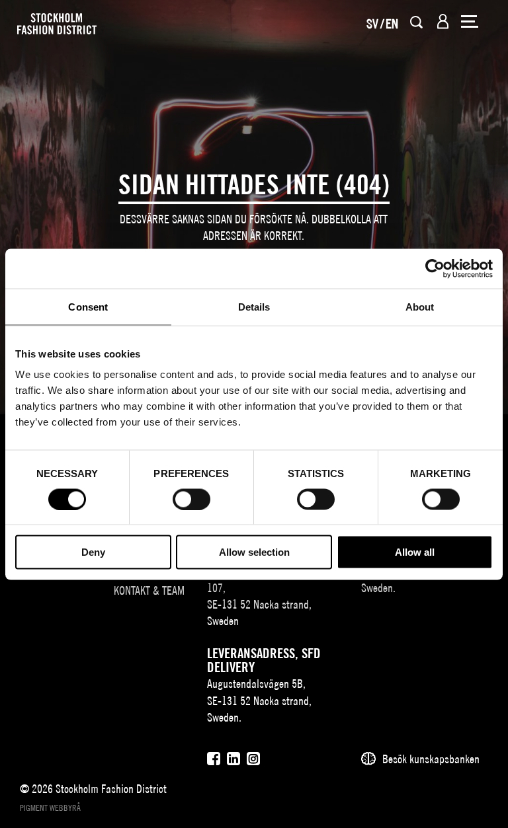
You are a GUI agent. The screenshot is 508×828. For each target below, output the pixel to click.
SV (372, 23)
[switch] (191, 498)
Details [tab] (254, 306)
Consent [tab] (88, 306)
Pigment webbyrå (50, 808)
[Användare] (443, 21)
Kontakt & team (149, 590)
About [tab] (420, 306)
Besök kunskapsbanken (431, 759)
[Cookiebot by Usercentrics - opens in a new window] (435, 268)
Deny (93, 552)
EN (392, 23)
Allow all (415, 552)
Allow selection (254, 552)
